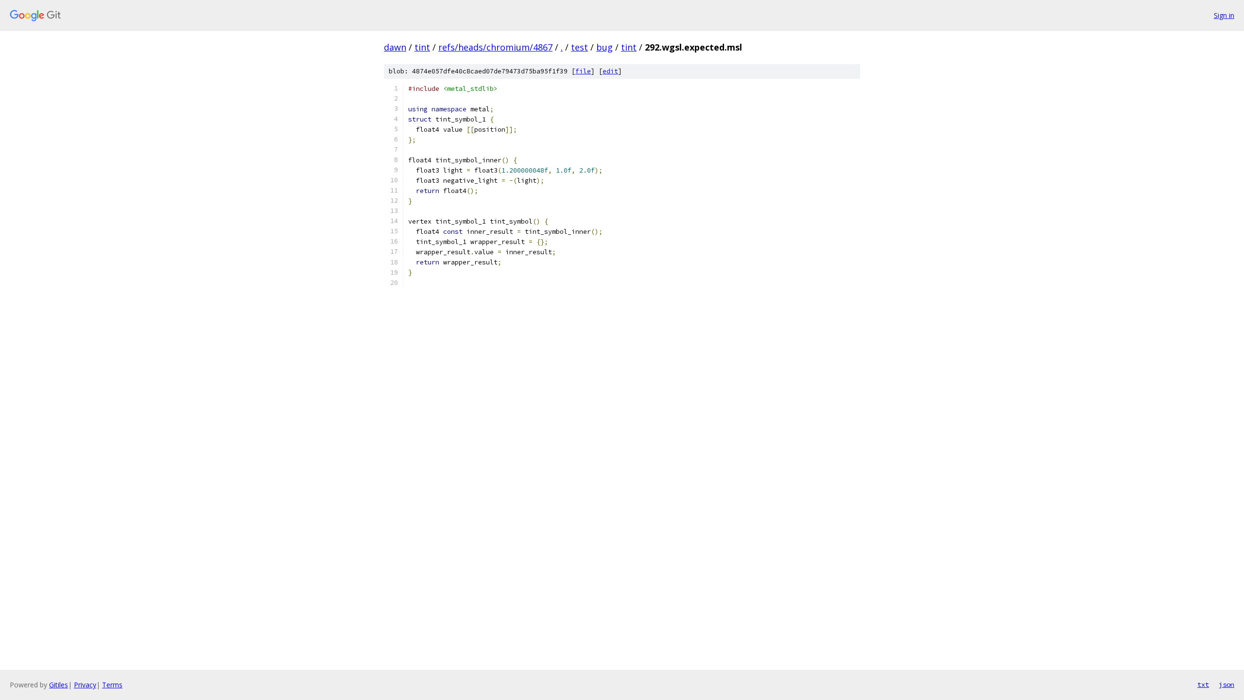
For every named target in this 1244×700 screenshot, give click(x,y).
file (583, 71)
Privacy (85, 684)
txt (1203, 684)
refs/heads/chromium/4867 (495, 47)
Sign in (1224, 15)
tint (422, 47)
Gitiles (58, 684)
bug (604, 47)
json (1226, 684)
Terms (112, 684)
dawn (395, 47)
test (579, 47)
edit (610, 71)
